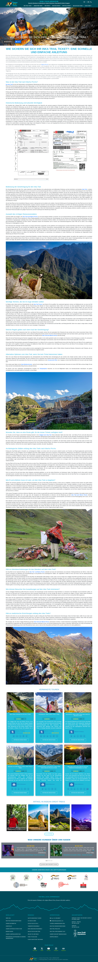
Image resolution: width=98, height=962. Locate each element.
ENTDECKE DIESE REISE (49, 792)
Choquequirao (43, 368)
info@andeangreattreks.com (57, 920)
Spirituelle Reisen (66, 5)
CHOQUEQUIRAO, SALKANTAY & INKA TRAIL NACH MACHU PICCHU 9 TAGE (49, 767)
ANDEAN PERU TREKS (38, 5)
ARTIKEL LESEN (60, 823)
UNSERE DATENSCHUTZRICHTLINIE (14, 928)
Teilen (18, 41)
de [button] (84, 2)
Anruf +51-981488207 (55, 918)
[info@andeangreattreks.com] (88, 2)
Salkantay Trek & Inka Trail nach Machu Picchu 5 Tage (78, 715)
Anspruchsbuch (54, 936)
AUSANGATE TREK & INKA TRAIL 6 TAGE (49, 714)
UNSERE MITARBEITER (11, 923)
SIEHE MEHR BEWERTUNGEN (50, 864)
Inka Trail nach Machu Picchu (30, 216)
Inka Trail (84, 189)
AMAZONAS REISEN (56, 5)
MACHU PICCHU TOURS (78, 5)
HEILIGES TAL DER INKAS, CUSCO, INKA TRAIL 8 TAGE (20, 767)
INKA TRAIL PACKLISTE (55, 928)
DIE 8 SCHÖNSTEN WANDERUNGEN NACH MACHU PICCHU (81, 827)
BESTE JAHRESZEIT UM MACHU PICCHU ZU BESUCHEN (59, 827)
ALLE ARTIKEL (49, 834)
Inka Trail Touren (38, 304)
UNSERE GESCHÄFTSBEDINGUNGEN (58, 934)
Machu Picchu (44, 64)
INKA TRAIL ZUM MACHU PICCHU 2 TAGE (20, 714)
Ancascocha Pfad (52, 360)
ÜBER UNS (8, 918)
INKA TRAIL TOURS (27, 5)
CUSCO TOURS (88, 5)
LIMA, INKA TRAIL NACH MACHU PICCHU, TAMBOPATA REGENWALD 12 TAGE (77, 767)
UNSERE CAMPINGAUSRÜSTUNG (13, 934)
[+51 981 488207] (91, 2)
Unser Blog (9, 926)
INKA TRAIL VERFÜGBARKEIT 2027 (57, 931)
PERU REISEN (47, 5)
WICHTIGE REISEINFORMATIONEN (13, 920)
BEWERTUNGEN (9, 931)
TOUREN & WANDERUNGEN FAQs (57, 923)
